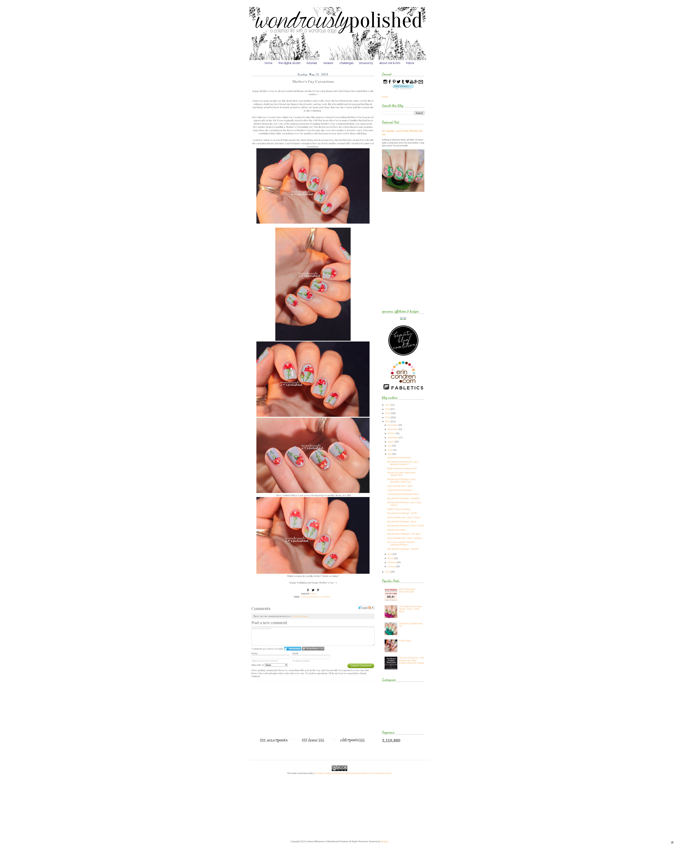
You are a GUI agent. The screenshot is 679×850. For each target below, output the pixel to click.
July (390, 446)
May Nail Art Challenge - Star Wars (403, 534)
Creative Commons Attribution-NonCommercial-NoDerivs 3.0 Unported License (353, 773)
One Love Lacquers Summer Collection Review (401, 543)
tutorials (312, 63)
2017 (388, 405)
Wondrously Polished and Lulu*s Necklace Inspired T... (403, 463)
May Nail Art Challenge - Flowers (403, 549)
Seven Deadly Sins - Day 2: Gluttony (404, 538)
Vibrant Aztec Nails (396, 530)
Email (295, 653)
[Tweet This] (313, 590)
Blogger (384, 841)
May (390, 454)
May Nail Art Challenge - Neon (401, 521)
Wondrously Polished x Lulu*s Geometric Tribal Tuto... (401, 480)
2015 (388, 413)
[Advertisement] (313, 711)
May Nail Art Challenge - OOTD (402, 513)
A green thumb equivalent (399, 490)
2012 (388, 572)
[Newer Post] (270, 742)
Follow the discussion (371, 607)
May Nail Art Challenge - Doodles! (403, 498)
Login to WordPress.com (313, 648)
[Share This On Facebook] (308, 590)
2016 (388, 409)
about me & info (389, 63)
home (268, 63)
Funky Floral (405, 640)
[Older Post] (356, 742)
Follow (385, 97)
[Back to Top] (672, 843)
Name (254, 653)
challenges (347, 63)
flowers (320, 596)
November (393, 429)
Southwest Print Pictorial (399, 457)
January (392, 566)
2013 (388, 421)
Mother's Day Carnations (399, 509)
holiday (327, 596)
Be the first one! (300, 616)
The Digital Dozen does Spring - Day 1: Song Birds (410, 609)
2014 (388, 417)
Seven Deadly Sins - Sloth (399, 486)
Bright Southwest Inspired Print (402, 468)
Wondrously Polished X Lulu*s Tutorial (405, 525)
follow (410, 63)
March (391, 558)
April (390, 554)
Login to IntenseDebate (292, 648)
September (393, 437)
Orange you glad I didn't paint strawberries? (401, 473)
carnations (305, 596)
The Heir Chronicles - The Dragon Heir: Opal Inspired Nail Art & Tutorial (411, 660)
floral (313, 596)
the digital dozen (289, 63)
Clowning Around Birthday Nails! (402, 494)
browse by (366, 63)
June (390, 450)
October (392, 433)
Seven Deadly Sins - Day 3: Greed (403, 517)
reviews (328, 63)
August (391, 441)
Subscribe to (258, 664)
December (393, 425)
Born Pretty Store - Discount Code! (408, 590)
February (392, 562)
